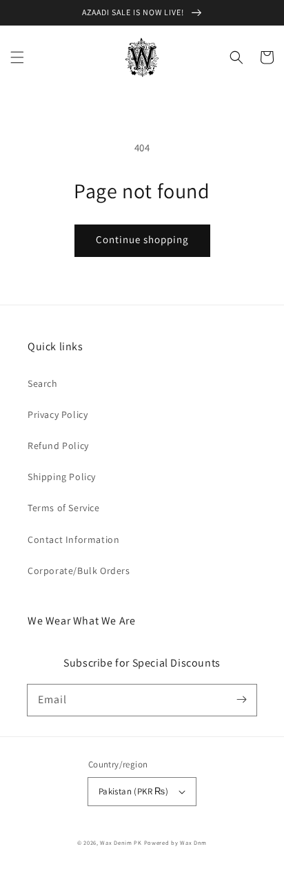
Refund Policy (58, 445)
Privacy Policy (58, 414)
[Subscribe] (241, 700)
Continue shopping (142, 239)
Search (43, 383)
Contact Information (73, 539)
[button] (17, 57)
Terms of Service (64, 508)
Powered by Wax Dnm (175, 842)
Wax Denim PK (120, 842)
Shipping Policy (62, 476)
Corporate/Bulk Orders (79, 570)
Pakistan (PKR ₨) (133, 791)
